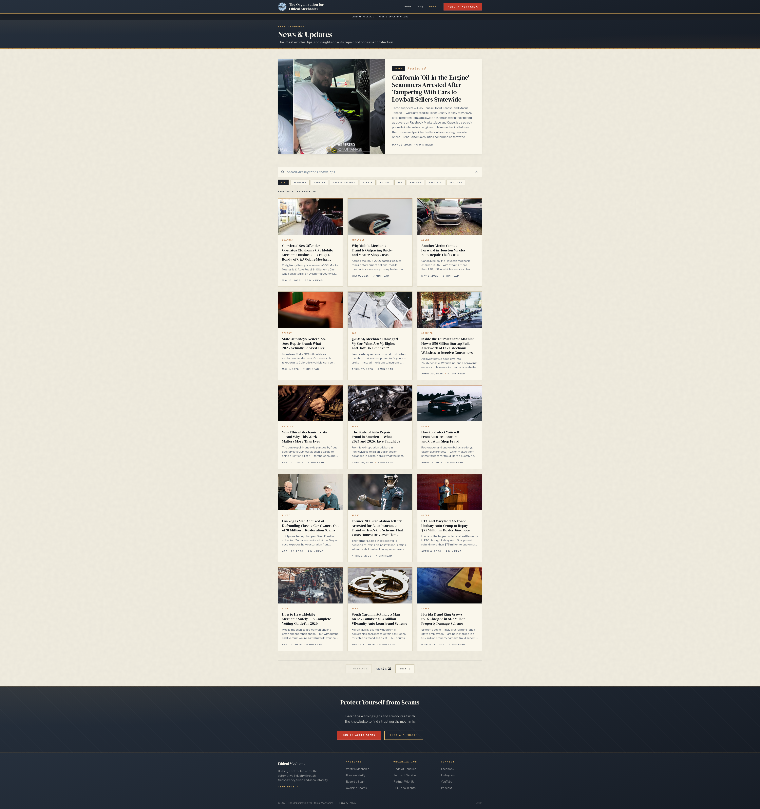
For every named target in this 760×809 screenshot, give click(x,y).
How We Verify (355, 775)
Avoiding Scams (356, 788)
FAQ (420, 6)
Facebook (447, 769)
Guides (385, 182)
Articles (455, 182)
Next (405, 669)
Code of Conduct (404, 769)
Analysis (435, 182)
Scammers (300, 182)
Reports (415, 182)
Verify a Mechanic (357, 769)
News (433, 6)
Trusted (319, 182)
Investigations (344, 182)
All (283, 182)
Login (479, 802)
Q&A (400, 182)
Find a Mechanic (462, 6)
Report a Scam (355, 781)
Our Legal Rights (404, 788)
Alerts (367, 182)
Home (408, 6)
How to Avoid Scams (359, 735)
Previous (359, 669)
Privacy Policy (347, 802)
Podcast (446, 788)
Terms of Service (404, 775)
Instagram (448, 775)
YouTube (446, 781)
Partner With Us (403, 781)
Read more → (288, 786)
